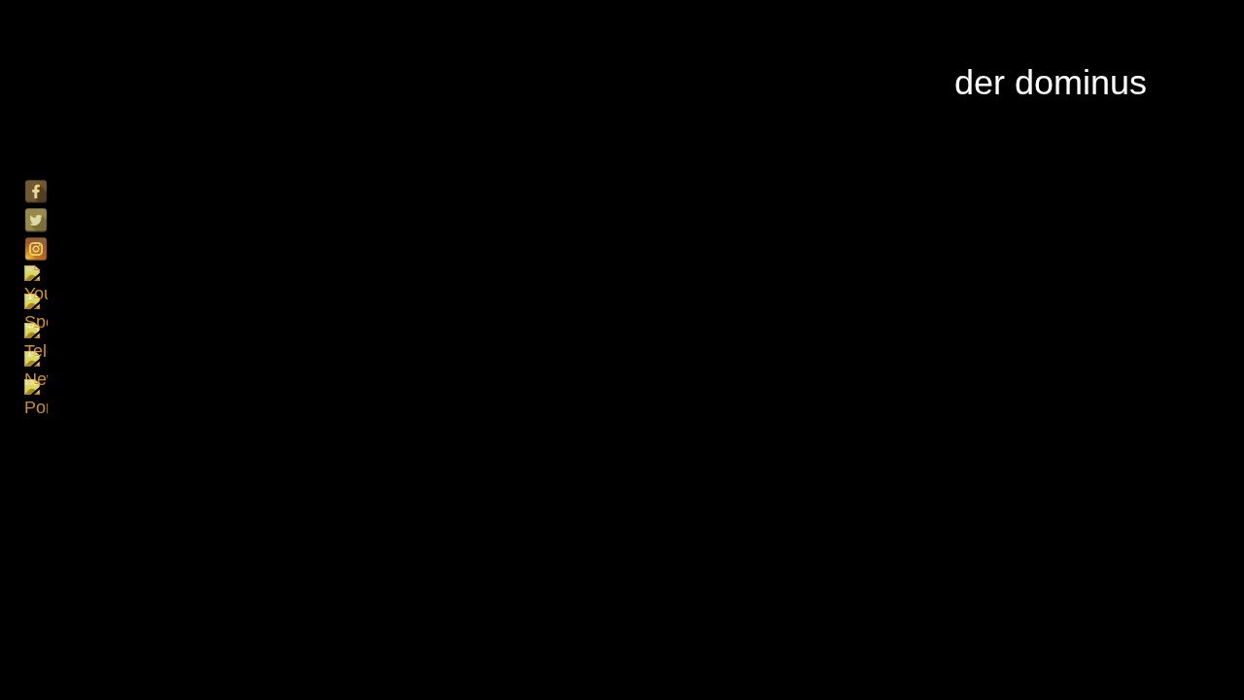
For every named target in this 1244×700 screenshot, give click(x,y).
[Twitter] (36, 219)
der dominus (1050, 82)
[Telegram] (36, 334)
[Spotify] (36, 305)
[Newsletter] (36, 362)
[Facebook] (36, 191)
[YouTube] (36, 277)
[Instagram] (36, 249)
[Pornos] (36, 390)
